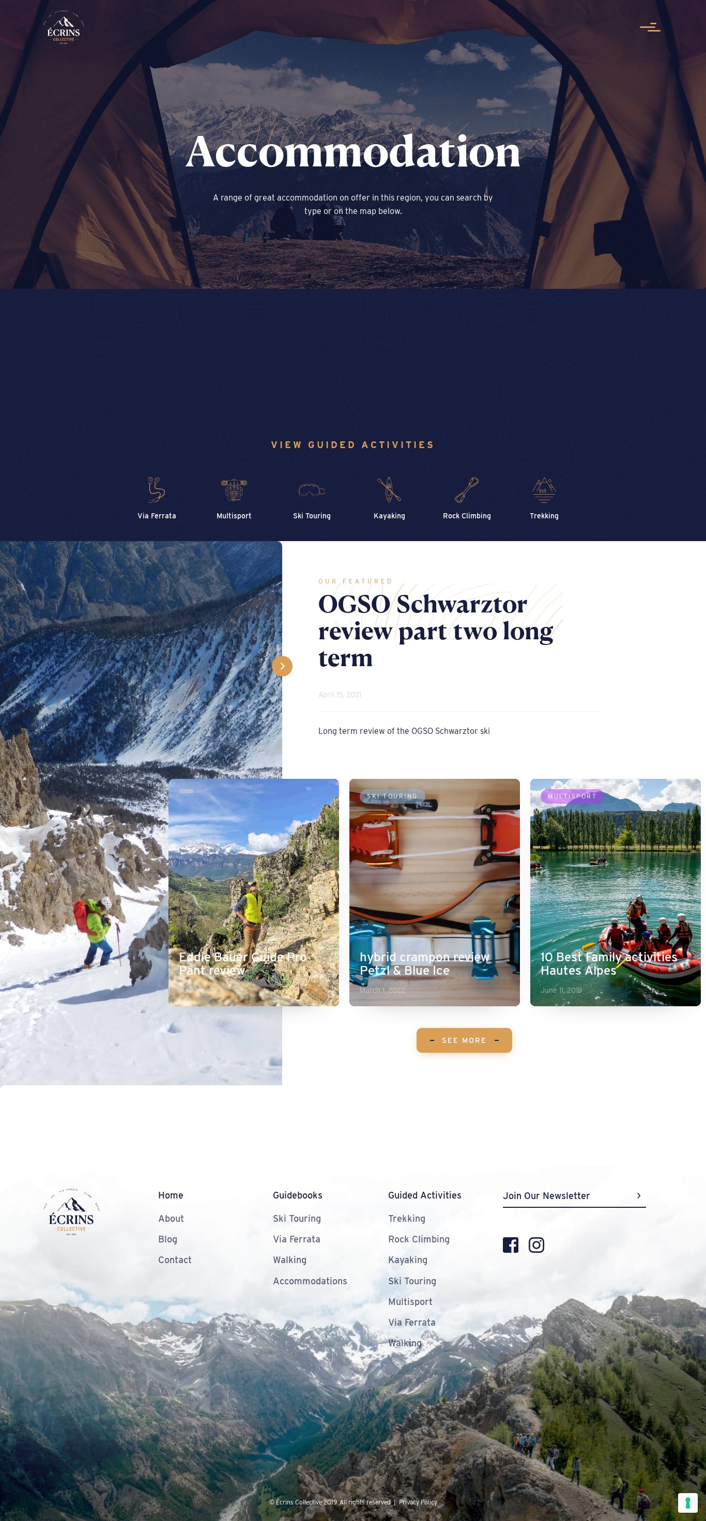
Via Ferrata (296, 1239)
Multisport (410, 1301)
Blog (167, 1239)
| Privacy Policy (415, 1502)
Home (170, 1195)
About (171, 1218)
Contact (175, 1259)
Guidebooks (298, 1195)
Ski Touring (297, 1218)
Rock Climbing (419, 1239)
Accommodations (310, 1281)
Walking (289, 1259)
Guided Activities (425, 1195)
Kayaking (407, 1259)
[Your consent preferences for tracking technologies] (688, 1503)
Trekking (406, 1218)
